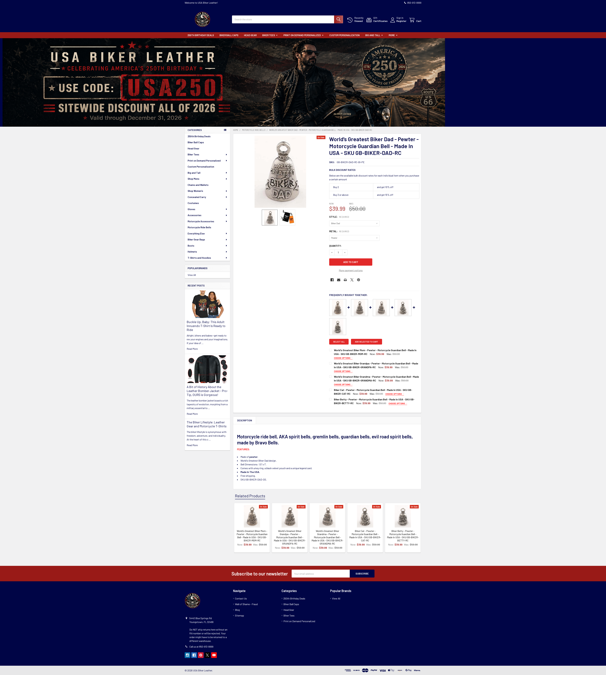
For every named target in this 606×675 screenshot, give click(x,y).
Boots (191, 245)
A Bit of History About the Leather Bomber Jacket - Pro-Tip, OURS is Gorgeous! (207, 391)
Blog (237, 609)
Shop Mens (193, 178)
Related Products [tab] (250, 495)
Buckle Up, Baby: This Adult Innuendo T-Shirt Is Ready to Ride (206, 326)
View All (192, 274)
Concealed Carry (197, 197)
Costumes (193, 203)
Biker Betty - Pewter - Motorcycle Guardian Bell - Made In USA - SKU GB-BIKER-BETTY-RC (403, 535)
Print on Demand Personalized (302, 35)
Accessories (194, 215)
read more (192, 348)
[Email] (339, 280)
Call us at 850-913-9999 (201, 646)
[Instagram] (187, 655)
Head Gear (250, 35)
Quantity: (335, 245)
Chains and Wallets (198, 184)
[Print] (345, 280)
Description (244, 420)
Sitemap (239, 615)
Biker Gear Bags (196, 239)
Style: (339, 216)
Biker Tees (268, 35)
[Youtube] (214, 655)
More (392, 35)
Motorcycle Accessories (201, 221)
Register (401, 20)
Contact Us (241, 598)
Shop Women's (195, 190)
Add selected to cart (366, 341)
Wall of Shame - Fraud (246, 604)
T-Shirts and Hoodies (199, 257)
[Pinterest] (358, 280)
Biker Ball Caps (229, 35)
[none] (280, 172)
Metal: (339, 231)
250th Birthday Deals (200, 35)
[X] (352, 280)
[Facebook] (332, 280)
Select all (339, 341)
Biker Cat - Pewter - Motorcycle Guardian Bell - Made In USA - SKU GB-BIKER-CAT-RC (365, 535)
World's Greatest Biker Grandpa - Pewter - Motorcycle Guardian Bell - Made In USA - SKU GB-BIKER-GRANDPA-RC (290, 537)
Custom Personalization (344, 35)
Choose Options (342, 358)
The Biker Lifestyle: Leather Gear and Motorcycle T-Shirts (206, 424)
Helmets (192, 251)
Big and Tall (372, 35)
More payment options (351, 270)
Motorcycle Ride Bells (199, 227)
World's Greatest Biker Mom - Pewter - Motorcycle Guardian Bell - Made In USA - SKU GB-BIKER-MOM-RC (252, 535)
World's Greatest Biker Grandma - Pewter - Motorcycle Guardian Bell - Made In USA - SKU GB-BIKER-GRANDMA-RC (327, 537)
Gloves (191, 209)
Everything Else (196, 233)
